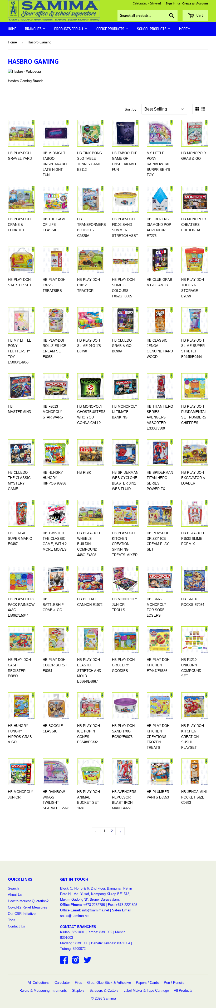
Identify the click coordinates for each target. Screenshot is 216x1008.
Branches (33, 29)
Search (13, 888)
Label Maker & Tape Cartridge (146, 990)
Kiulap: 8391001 (73, 932)
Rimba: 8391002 (99, 932)
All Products (183, 990)
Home (12, 29)
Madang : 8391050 (74, 943)
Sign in (170, 3)
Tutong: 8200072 (73, 949)
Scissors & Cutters (104, 990)
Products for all (69, 29)
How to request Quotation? (28, 901)
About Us (15, 895)
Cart (199, 15)
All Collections (39, 983)
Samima (109, 998)
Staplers (78, 990)
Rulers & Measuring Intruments (43, 990)
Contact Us (16, 926)
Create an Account (195, 3)
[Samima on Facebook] (64, 962)
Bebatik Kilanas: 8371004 (111, 943)
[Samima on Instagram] (76, 962)
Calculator (62, 983)
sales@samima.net (75, 916)
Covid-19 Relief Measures (27, 907)
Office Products (110, 29)
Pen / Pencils (174, 983)
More (183, 29)
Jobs (11, 920)
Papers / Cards (147, 983)
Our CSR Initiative (22, 914)
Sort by (130, 109)
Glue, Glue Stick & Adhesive (109, 983)
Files (78, 983)
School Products (152, 29)
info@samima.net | (97, 910)
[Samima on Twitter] (87, 962)
